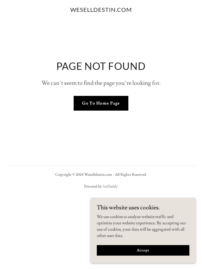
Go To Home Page (101, 103)
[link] (101, 10)
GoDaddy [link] (110, 186)
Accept (143, 250)
